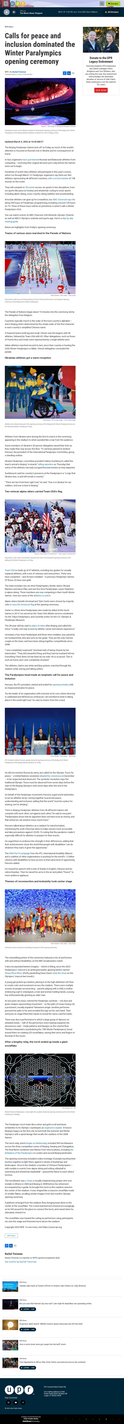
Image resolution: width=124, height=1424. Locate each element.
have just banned (31, 159)
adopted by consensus (51, 776)
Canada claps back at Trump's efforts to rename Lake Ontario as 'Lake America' (52, 1286)
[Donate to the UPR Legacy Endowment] (101, 40)
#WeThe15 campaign (19, 853)
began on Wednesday (36, 1143)
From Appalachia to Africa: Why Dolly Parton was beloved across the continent (52, 1362)
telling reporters (45, 464)
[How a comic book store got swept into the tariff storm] (10, 1345)
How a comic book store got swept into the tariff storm (42, 1344)
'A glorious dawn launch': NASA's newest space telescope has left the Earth (51, 1324)
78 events (30, 187)
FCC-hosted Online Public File (55, 1387)
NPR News (9, 27)
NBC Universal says (62, 199)
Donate (114, 3)
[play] (7, 12)
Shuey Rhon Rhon (13, 973)
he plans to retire (37, 625)
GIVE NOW (101, 90)
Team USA (10, 570)
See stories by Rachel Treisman (21, 1261)
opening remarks (61, 684)
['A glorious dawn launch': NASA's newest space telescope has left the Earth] (10, 1325)
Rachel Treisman (19, 72)
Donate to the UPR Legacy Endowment (101, 59)
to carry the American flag (22, 604)
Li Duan (28, 1180)
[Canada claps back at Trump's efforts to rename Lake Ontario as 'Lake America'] (10, 1286)
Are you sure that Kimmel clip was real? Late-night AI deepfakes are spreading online (55, 1303)
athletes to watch (42, 595)
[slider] (17, 12)
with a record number (58, 178)
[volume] (14, 12)
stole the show (59, 973)
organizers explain (53, 1127)
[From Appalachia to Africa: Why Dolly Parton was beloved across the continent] (10, 1363)
